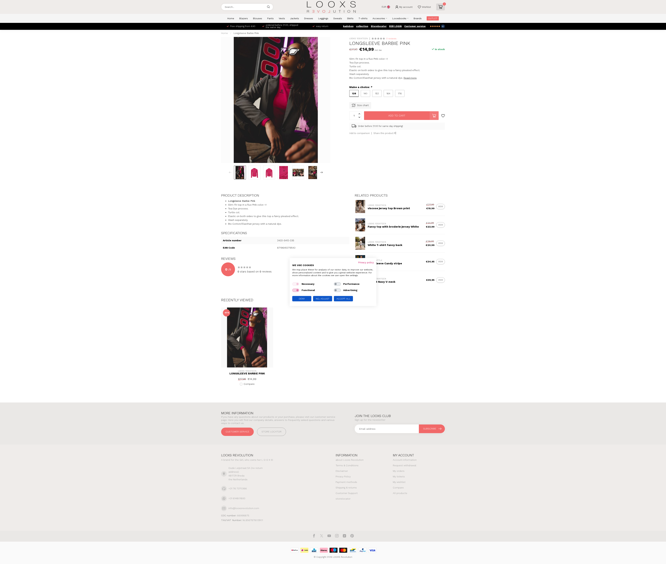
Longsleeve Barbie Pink (246, 33)
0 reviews (391, 38)
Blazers (243, 18)
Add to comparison (359, 133)
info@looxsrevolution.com (243, 508)
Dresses (308, 18)
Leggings (323, 18)
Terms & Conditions (347, 465)
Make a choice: (360, 87)
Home (230, 18)
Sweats (337, 18)
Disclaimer (342, 471)
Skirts (350, 18)
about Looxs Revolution (350, 459)
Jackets (294, 18)
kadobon (348, 26)
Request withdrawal (404, 465)
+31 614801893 (236, 498)
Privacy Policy (343, 476)
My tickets (399, 476)
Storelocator (379, 26)
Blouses (257, 18)
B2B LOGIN (395, 26)
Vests (282, 18)
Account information (405, 459)
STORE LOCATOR (271, 431)
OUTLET (432, 18)
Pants (270, 18)
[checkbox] (295, 284)
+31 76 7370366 (237, 488)
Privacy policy (366, 262)
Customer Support (347, 493)
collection (362, 26)
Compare (249, 384)
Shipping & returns (346, 487)
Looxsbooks (399, 18)
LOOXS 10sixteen (358, 39)
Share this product (383, 133)
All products (400, 493)
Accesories (379, 18)
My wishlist (399, 482)
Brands (417, 18)
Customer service (415, 26)
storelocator (343, 498)
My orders (398, 471)
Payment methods (346, 482)
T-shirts (363, 18)
